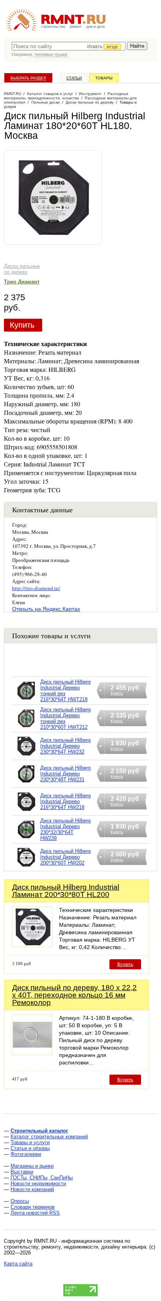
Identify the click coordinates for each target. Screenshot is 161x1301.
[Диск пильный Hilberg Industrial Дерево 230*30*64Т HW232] (26, 756)
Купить (22, 325)
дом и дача (95, 27)
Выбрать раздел (28, 78)
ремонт (76, 27)
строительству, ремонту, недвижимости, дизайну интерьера (75, 1247)
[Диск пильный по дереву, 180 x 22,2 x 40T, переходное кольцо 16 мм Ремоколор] (32, 1053)
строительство (53, 27)
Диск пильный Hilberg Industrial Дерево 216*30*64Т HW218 (65, 801)
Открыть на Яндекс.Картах (46, 609)
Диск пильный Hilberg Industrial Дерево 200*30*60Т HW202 (65, 857)
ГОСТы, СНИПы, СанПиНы (42, 1178)
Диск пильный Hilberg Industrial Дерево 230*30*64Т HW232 (65, 746)
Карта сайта (18, 1264)
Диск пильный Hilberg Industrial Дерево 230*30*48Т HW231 (65, 773)
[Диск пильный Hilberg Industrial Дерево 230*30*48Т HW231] (26, 784)
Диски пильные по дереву (22, 269)
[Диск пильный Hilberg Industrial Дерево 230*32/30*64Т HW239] (26, 839)
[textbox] (68, 46)
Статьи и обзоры (30, 1148)
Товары (104, 78)
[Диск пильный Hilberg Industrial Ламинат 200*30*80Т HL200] (32, 945)
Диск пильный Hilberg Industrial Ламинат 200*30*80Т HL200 (65, 891)
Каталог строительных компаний (49, 1136)
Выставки (22, 1172)
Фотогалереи (26, 1154)
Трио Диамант (21, 282)
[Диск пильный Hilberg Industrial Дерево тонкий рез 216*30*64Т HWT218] (26, 700)
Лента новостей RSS (35, 1213)
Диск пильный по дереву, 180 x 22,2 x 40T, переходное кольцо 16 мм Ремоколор (74, 995)
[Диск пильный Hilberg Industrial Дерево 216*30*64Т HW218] (26, 812)
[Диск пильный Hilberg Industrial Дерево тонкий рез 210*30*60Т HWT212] (26, 728)
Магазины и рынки (32, 1166)
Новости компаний (32, 1189)
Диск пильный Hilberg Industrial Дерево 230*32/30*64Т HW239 (65, 829)
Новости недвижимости (38, 1183)
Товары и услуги (30, 1142)
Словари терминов (33, 1207)
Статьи (74, 78)
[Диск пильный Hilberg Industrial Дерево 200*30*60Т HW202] (26, 867)
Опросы (20, 1201)
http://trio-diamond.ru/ (36, 588)
